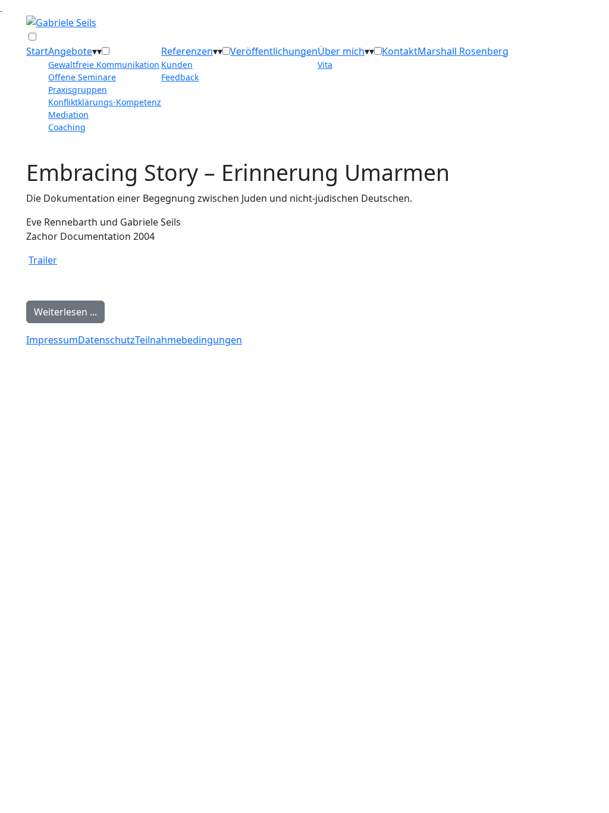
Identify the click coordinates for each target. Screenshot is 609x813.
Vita (325, 64)
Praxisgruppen (77, 89)
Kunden (177, 64)
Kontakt (399, 51)
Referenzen (187, 51)
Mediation (68, 114)
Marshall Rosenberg (462, 51)
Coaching (67, 127)
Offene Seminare (82, 77)
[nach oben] (1, 7)
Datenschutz (106, 339)
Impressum (52, 339)
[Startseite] (61, 21)
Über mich (341, 51)
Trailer (43, 260)
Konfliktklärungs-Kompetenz (104, 102)
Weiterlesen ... (65, 311)
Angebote (70, 51)
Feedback (180, 77)
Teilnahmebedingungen (188, 339)
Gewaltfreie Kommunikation (103, 64)
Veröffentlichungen (274, 51)
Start (37, 51)
